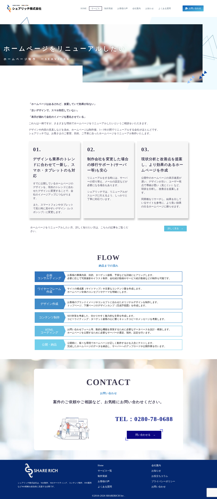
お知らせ (149, 8)
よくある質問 (164, 8)
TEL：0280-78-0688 (144, 419)
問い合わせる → (147, 434)
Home (84, 8)
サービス (95, 8)
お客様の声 (122, 8)
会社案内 (136, 8)
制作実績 (108, 8)
